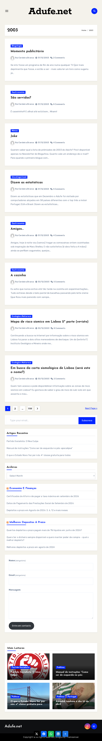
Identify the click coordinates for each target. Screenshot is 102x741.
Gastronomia (18, 92)
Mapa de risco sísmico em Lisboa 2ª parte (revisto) (49, 321)
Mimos (15, 131)
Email (17, 575)
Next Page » (91, 408)
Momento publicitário (27, 51)
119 (30, 408)
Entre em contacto (21, 626)
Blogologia (17, 46)
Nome (17, 560)
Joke (14, 136)
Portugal (72, 697)
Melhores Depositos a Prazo (27, 522)
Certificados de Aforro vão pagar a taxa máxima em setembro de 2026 (43, 496)
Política (60, 667)
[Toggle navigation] (7, 11)
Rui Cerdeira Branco (24, 58)
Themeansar (72, 737)
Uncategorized (19, 177)
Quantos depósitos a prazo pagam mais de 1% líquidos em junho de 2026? (44, 530)
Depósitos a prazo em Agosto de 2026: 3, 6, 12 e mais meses (37, 510)
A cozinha (18, 275)
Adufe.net (50, 12)
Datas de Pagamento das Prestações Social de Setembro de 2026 (40, 503)
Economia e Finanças (22, 488)
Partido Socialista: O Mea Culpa (22, 441)
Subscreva (87, 420)
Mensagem (15, 590)
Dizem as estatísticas (27, 182)
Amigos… (17, 228)
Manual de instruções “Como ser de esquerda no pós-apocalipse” (40, 448)
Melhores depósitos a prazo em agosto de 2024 (31, 547)
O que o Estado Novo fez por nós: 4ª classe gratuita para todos (39, 455)
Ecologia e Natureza (21, 316)
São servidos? (21, 97)
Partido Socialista (20, 667)
